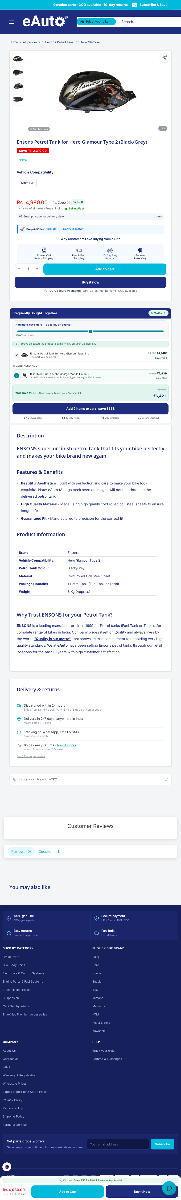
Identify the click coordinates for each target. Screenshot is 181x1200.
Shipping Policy (13, 1116)
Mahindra (98, 1006)
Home (13, 42)
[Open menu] (11, 22)
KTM (95, 1014)
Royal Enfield (101, 1022)
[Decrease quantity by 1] (19, 269)
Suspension (11, 998)
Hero (95, 965)
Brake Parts (11, 957)
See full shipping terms (31, 756)
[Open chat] (169, 1188)
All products (32, 42)
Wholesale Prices (15, 1083)
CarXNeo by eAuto (16, 1006)
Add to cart (105, 269)
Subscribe (162, 1144)
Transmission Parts (16, 989)
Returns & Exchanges (107, 1059)
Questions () (49, 851)
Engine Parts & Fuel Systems (23, 981)
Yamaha (97, 998)
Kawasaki (99, 1031)
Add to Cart (67, 1191)
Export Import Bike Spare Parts (25, 1092)
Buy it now (90, 282)
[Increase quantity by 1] (37, 269)
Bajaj (95, 957)
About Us (9, 1050)
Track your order (104, 1050)
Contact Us (11, 1059)
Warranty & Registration (19, 1075)
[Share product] (164, 58)
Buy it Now (142, 1191)
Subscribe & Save (153, 5)
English (10, 1176)
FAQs (6, 1067)
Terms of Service (15, 1124)
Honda (96, 973)
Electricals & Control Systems (23, 973)
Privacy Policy (12, 1100)
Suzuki (97, 981)
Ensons (23, 160)
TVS (95, 989)
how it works (66, 745)
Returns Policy (13, 1108)
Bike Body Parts (14, 965)
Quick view (94, 377)
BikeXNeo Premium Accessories (25, 1014)
